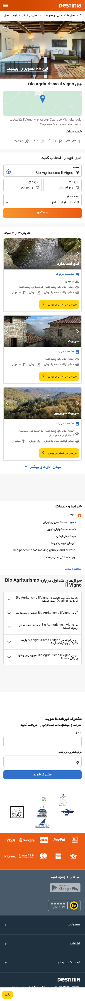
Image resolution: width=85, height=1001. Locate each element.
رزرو (7, 994)
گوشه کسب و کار (68, 962)
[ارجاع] (9, 172)
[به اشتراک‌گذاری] (6, 28)
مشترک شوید (42, 775)
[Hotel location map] (42, 103)
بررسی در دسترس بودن (62, 304)
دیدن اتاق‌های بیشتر (45, 467)
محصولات (74, 925)
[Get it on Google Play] (64, 888)
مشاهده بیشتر (73, 569)
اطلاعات (75, 944)
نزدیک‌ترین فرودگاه (70, 752)
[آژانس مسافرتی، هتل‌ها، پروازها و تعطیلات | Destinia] (70, 5)
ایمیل (78, 733)
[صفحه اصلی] (81, 16)
